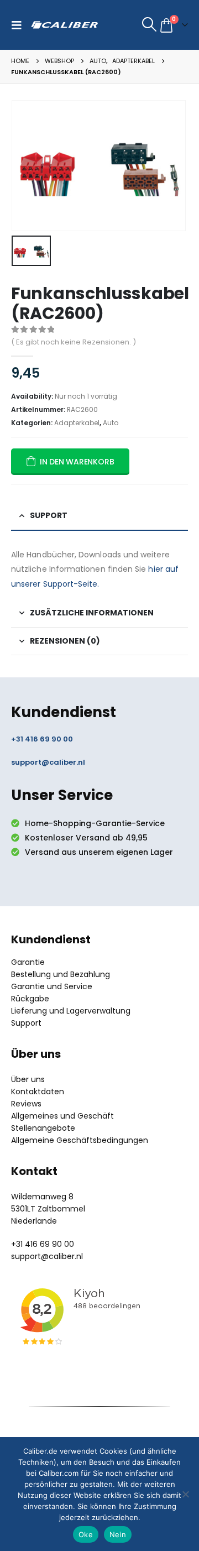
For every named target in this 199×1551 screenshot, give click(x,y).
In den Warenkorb (77, 461)
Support (26, 1022)
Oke (85, 1534)
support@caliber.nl (48, 762)
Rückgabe (30, 998)
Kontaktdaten (37, 1091)
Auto (110, 422)
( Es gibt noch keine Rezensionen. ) (73, 342)
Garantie (28, 962)
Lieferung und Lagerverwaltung (70, 1010)
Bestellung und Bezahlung (60, 974)
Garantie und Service (51, 986)
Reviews (26, 1103)
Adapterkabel (77, 422)
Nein (117, 1534)
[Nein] (185, 1494)
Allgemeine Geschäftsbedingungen (79, 1140)
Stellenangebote (43, 1128)
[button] (19, 24)
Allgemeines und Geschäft (62, 1115)
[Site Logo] (64, 24)
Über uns (28, 1079)
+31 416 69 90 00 (42, 739)
